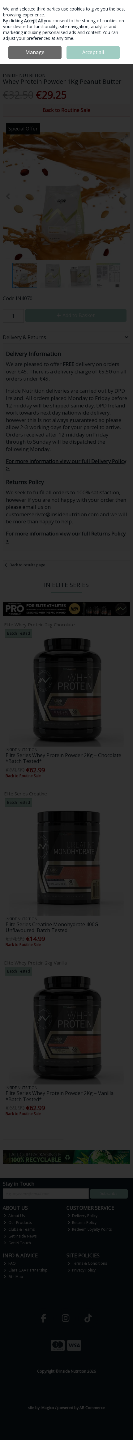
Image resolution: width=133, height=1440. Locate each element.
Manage (35, 52)
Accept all (93, 52)
